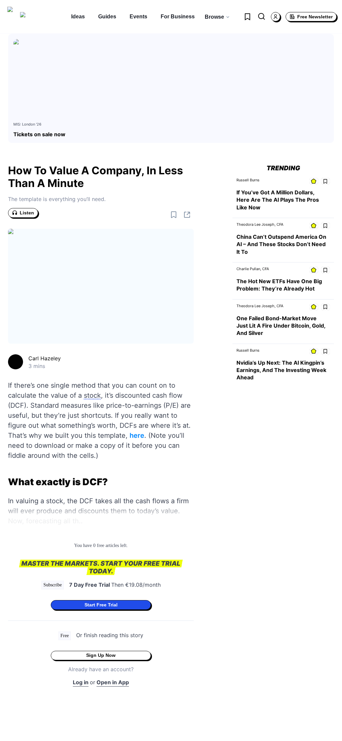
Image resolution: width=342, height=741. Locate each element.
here (137, 435)
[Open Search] (262, 16)
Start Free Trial (101, 604)
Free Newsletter (315, 16)
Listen (27, 212)
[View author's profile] (15, 361)
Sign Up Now (101, 655)
